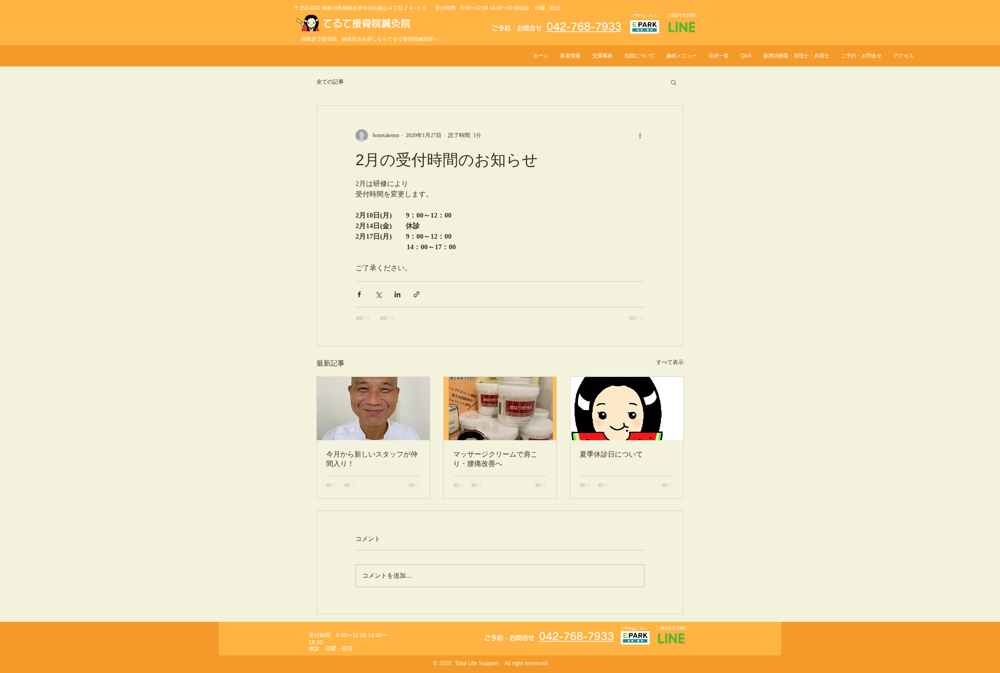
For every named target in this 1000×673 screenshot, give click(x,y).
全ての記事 (330, 82)
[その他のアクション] (640, 135)
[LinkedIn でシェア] (397, 294)
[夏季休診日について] (626, 408)
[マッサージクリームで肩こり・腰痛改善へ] (500, 408)
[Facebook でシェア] (359, 294)
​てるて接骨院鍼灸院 (367, 23)
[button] (673, 82)
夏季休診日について (611, 454)
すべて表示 (670, 362)
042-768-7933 (583, 26)
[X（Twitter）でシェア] (378, 294)
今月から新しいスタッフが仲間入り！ (372, 459)
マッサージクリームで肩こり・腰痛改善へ (495, 459)
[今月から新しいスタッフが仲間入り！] (373, 408)
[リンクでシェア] (416, 294)
